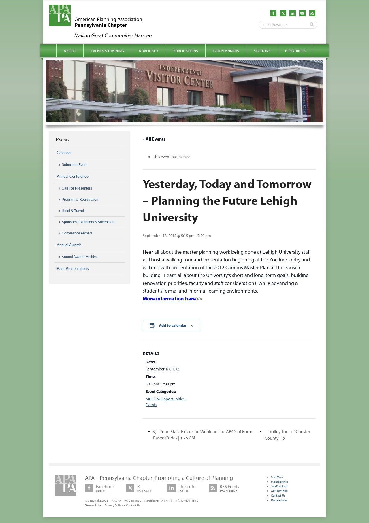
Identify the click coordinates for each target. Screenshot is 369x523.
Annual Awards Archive (80, 257)
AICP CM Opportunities (165, 398)
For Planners (226, 50)
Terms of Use (93, 505)
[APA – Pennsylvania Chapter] (105, 36)
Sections (262, 50)
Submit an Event (74, 165)
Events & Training (107, 50)
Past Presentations (73, 268)
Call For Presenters (77, 188)
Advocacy (149, 50)
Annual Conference (73, 176)
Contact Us (133, 505)
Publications (185, 50)
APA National (279, 491)
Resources (295, 50)
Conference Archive (77, 233)
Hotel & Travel (73, 211)
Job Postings (279, 486)
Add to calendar (173, 325)
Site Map (277, 477)
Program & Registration (80, 200)
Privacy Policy (114, 505)
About (70, 50)
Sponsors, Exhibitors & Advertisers (88, 222)
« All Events (154, 139)
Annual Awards (69, 245)
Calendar (64, 153)
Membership (279, 482)
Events (151, 404)
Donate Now (279, 500)
